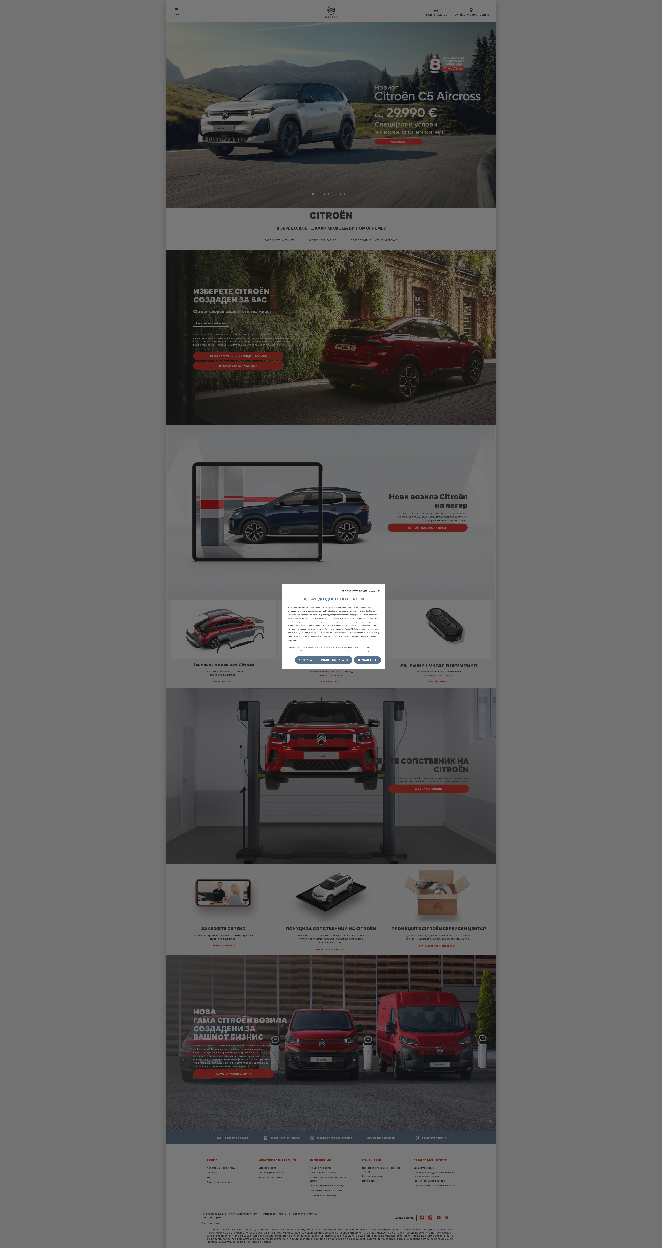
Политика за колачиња (310, 651)
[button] (362, 591)
